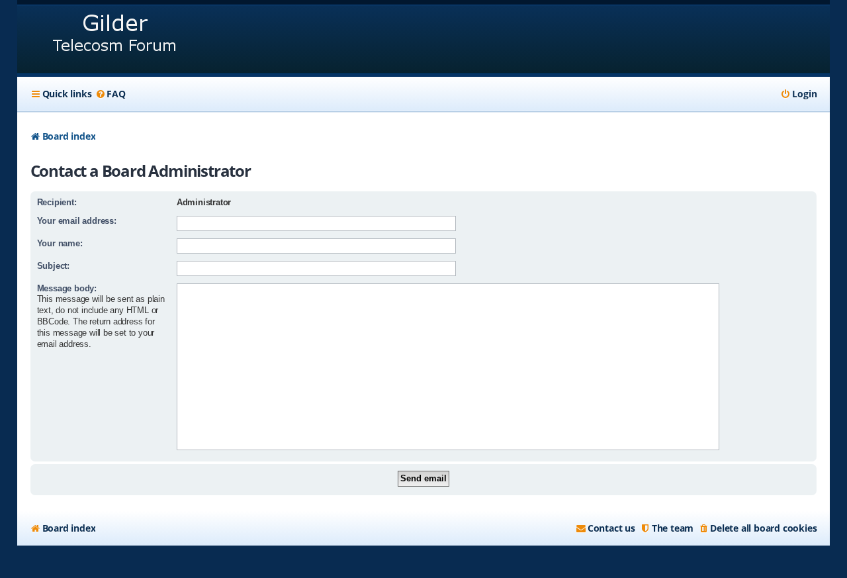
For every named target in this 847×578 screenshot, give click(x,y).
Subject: (53, 266)
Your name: (60, 243)
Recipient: (57, 202)
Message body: (67, 288)
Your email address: (76, 221)
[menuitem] (110, 94)
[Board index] (115, 39)
